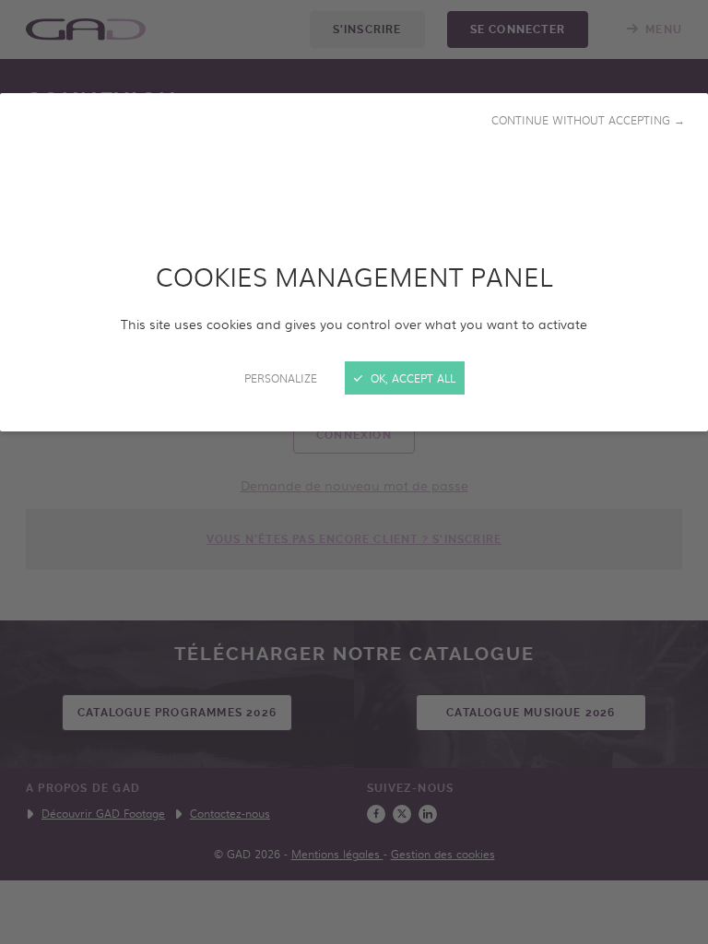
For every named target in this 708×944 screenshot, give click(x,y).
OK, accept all (411, 378)
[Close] (354, 472)
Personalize (280, 378)
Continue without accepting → (588, 120)
